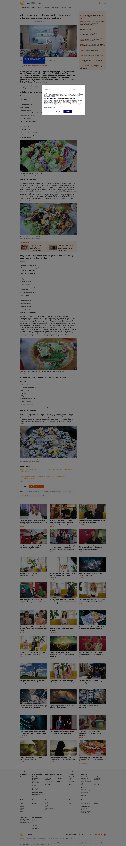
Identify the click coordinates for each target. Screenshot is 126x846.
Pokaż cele (58, 111)
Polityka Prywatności (51, 96)
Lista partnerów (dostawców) (49, 107)
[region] (63, 100)
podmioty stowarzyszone (65, 89)
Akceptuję (68, 111)
